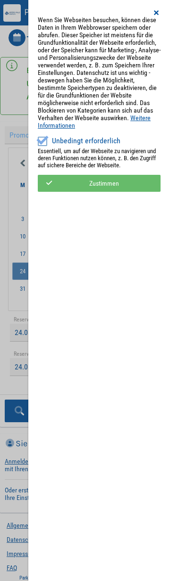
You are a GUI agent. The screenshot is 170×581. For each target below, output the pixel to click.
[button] (157, 12)
